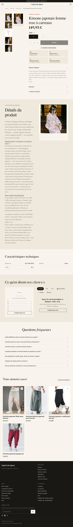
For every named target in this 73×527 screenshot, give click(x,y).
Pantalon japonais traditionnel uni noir (59, 417)
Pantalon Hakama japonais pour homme (35, 417)
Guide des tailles (6, 493)
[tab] (8, 17)
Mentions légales (42, 493)
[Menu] (2, 4)
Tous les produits (42, 479)
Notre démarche (42, 491)
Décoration (41, 474)
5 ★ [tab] (47, 288)
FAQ (3, 500)
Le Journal (41, 488)
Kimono (40, 467)
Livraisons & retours (7, 488)
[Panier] (70, 4)
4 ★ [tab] (52, 288)
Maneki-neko (41, 476)
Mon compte (5, 486)
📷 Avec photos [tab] (61, 288)
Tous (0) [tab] (40, 288)
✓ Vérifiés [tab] (41, 292)
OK (33, 511)
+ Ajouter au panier (13, 412)
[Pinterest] (5, 515)
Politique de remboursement (45, 498)
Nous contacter (6, 498)
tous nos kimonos (10, 243)
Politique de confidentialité (45, 500)
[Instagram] (2, 515)
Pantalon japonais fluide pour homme (13, 417)
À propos (40, 486)
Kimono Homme (42, 472)
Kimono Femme (42, 469)
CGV (39, 495)
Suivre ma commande (7, 491)
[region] (36, 422)
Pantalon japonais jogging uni (13, 454)
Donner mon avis (19, 313)
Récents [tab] (49, 292)
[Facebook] (7, 515)
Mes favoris (5, 495)
